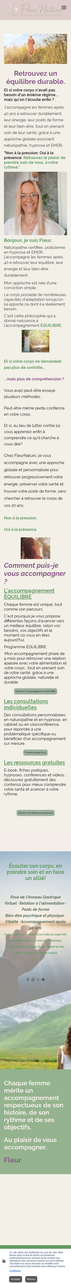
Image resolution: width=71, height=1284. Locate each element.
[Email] (43, 979)
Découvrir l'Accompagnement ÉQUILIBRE (35, 691)
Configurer (15, 1270)
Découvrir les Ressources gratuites (35, 813)
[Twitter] (38, 979)
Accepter (15, 1279)
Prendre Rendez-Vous (35, 752)
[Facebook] (28, 979)
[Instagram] (33, 979)
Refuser (31, 1279)
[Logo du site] (35, 13)
